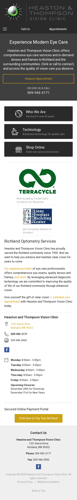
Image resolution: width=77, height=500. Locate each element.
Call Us (25, 29)
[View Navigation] (6, 29)
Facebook (6, 349)
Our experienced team (18, 268)
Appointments (58, 29)
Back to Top (38, 490)
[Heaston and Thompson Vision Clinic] (39, 12)
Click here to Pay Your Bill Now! (38, 418)
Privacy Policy (25, 481)
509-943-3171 (38, 93)
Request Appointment (38, 78)
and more (20, 277)
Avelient (54, 481)
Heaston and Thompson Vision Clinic (46, 474)
